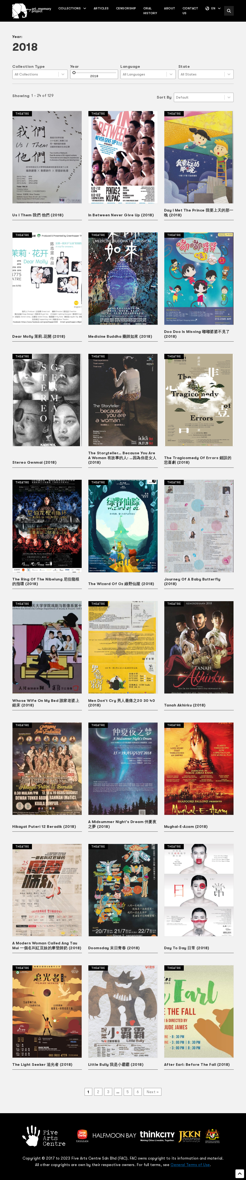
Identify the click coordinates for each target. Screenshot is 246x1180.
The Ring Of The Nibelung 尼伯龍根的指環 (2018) (46, 581)
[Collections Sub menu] (84, 8)
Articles (101, 8)
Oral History (150, 10)
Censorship (126, 8)
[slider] (74, 72)
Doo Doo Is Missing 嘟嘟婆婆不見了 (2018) (197, 334)
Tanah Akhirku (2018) (185, 705)
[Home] (31, 11)
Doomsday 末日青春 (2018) (114, 948)
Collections (69, 8)
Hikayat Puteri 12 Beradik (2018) (44, 826)
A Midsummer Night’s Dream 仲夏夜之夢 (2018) (122, 824)
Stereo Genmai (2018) (34, 462)
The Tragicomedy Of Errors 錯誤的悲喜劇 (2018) (198, 460)
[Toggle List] (63, 74)
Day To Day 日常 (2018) (186, 948)
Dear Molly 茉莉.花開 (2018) (38, 336)
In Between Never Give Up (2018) (121, 215)
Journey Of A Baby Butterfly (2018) (192, 581)
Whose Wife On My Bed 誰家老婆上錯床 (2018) (45, 703)
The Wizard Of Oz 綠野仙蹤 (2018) (121, 584)
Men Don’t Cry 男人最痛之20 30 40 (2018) (121, 703)
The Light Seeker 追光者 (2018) (42, 1064)
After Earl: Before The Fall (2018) (197, 1064)
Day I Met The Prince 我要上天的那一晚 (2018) (199, 212)
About (169, 8)
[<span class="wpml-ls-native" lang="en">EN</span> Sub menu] (219, 8)
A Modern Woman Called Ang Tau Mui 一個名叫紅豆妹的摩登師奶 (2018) (46, 945)
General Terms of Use (190, 1165)
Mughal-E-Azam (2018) (186, 826)
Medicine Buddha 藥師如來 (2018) (120, 336)
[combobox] (35, 74)
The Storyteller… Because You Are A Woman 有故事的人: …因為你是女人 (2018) (122, 458)
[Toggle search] (229, 11)
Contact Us (190, 10)
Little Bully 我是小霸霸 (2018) (116, 1064)
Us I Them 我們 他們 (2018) (37, 215)
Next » (153, 1092)
